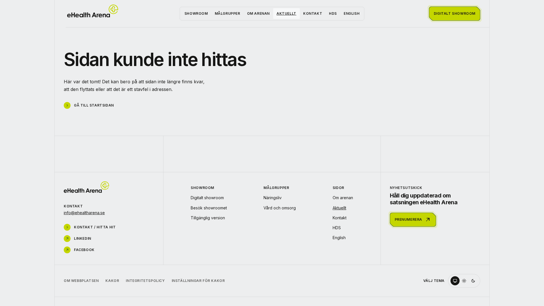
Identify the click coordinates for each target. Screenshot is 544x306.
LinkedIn (82, 238)
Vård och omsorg (280, 207)
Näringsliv (273, 197)
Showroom (196, 13)
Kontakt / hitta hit (95, 227)
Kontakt (312, 13)
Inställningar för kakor (198, 281)
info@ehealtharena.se (84, 212)
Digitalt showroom (207, 197)
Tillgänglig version (208, 217)
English (352, 13)
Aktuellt (286, 13)
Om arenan (258, 13)
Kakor (112, 281)
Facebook (84, 250)
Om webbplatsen (81, 281)
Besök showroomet (209, 207)
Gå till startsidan (94, 105)
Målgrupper (227, 13)
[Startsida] (92, 11)
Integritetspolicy (145, 281)
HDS (333, 13)
